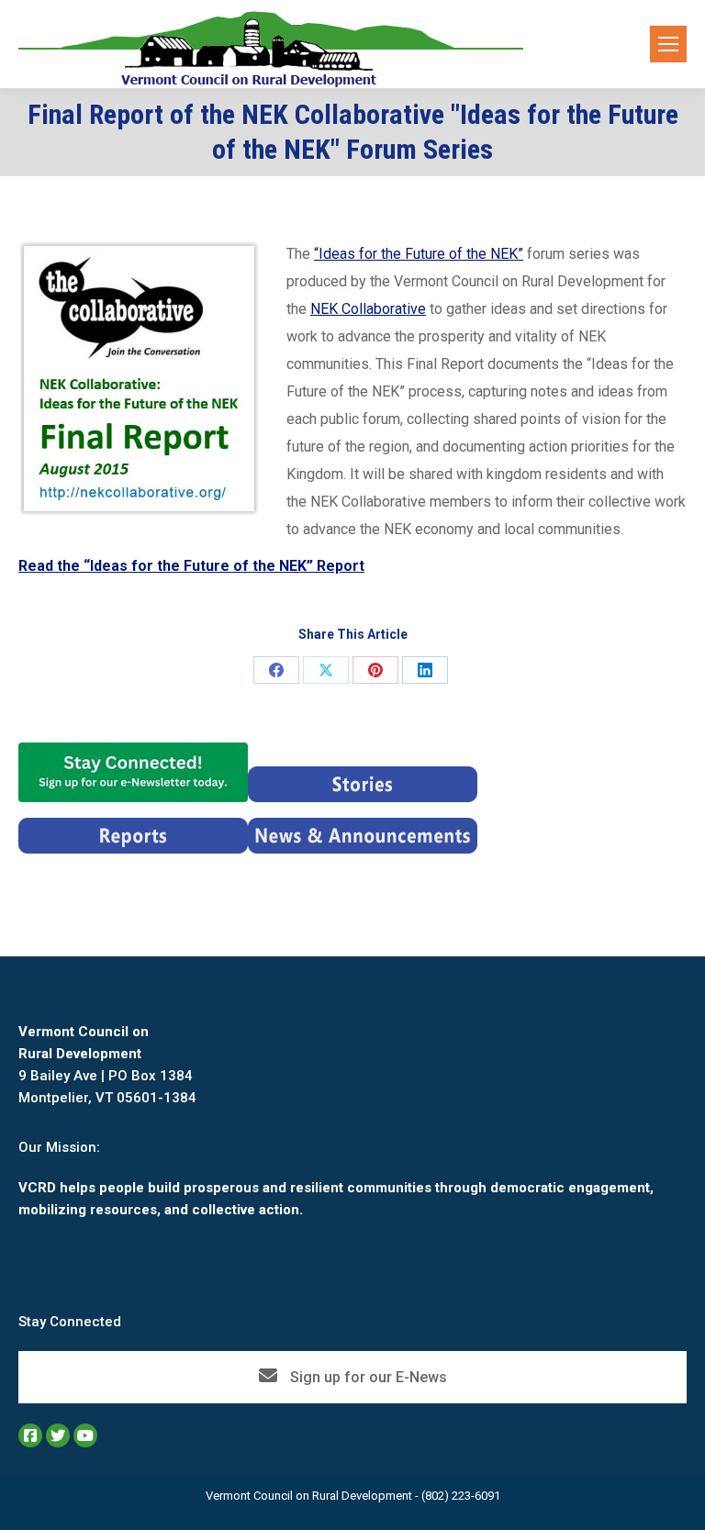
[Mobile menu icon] (668, 44)
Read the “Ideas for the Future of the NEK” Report (191, 566)
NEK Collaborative (368, 309)
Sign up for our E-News (366, 1377)
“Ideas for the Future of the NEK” (418, 253)
